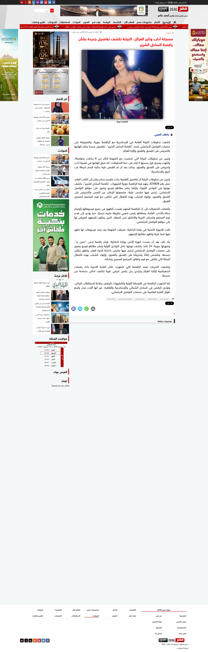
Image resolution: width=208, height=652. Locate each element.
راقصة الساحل (152, 299)
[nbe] (104, 11)
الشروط (159, 627)
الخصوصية (181, 627)
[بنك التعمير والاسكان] (51, 235)
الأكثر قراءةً (60, 275)
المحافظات (64, 22)
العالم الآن (129, 22)
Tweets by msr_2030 (60, 385)
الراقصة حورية (164, 299)
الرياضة (106, 22)
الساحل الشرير (139, 299)
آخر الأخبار (61, 98)
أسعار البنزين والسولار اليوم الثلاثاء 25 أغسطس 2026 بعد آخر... (50, 26)
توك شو (96, 22)
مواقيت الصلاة (58, 338)
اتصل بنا (158, 633)
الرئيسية (167, 22)
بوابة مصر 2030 (163, 609)
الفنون (86, 22)
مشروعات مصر (144, 22)
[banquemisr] (51, 81)
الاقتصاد (117, 22)
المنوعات (52, 22)
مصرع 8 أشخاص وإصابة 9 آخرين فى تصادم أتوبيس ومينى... (169, 26)
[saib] (51, 49)
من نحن (159, 615)
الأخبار (157, 22)
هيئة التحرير (157, 621)
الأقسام (133, 609)
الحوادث (76, 22)
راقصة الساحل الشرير (124, 299)
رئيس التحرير (181, 621)
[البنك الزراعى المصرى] (9, 100)
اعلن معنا (182, 633)
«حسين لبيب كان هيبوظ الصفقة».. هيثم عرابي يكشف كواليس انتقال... (110, 26)
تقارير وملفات (38, 22)
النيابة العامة (111, 299)
